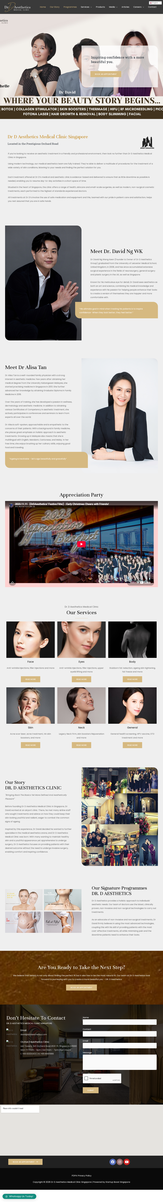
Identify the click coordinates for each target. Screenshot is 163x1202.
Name (86, 1017)
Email (85, 1040)
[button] (105, 74)
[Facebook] (113, 1162)
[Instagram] (120, 1162)
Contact (87, 1029)
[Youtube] (127, 1162)
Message (87, 1052)
